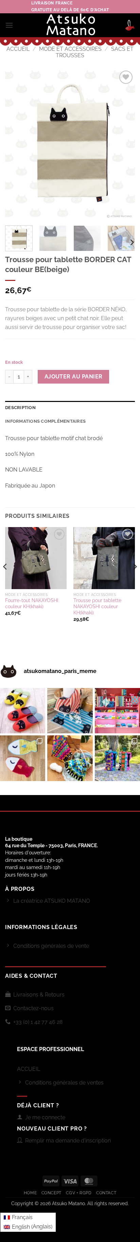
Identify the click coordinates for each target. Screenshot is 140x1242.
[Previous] (16, 145)
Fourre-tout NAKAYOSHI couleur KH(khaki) (31, 603)
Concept (51, 1192)
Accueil (18, 49)
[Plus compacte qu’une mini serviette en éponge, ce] (69, 710)
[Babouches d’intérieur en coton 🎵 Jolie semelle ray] (22, 710)
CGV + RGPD (78, 1192)
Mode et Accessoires (70, 49)
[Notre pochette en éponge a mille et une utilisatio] (117, 758)
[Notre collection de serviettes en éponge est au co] (117, 710)
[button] (9, 25)
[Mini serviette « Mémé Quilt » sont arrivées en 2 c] (69, 758)
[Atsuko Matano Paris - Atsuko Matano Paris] (70, 25)
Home (30, 1192)
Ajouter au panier (74, 376)
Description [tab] (20, 407)
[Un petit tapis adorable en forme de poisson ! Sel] (22, 758)
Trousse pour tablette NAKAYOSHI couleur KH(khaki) (97, 606)
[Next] (124, 145)
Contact (106, 1192)
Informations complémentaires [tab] (45, 421)
